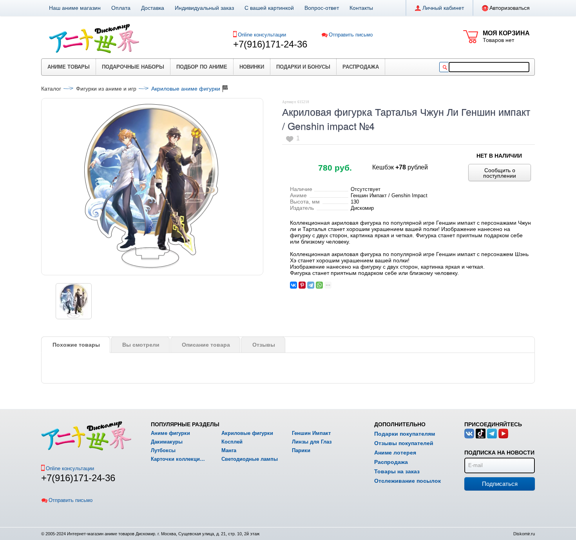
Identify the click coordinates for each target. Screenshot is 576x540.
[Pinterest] (302, 285)
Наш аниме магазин (75, 8)
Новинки (251, 67)
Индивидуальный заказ (204, 8)
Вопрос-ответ (321, 8)
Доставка (152, 8)
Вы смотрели (140, 345)
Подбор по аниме (201, 67)
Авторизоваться (509, 8)
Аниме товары (68, 67)
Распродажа (360, 67)
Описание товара (206, 345)
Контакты (361, 8)
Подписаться (500, 483)
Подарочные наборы (133, 67)
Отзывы (263, 345)
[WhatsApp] (319, 285)
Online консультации (262, 35)
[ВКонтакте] (293, 285)
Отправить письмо (351, 35)
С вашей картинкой (269, 8)
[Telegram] (310, 285)
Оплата (120, 8)
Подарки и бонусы (303, 67)
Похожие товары (76, 345)
